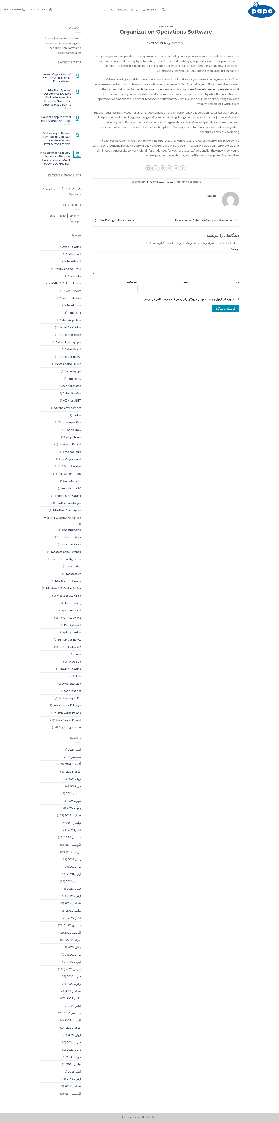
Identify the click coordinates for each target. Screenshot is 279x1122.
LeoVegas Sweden (69, 466)
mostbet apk (72, 481)
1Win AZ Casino (70, 246)
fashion (62, 215)
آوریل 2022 (74, 961)
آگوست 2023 (72, 844)
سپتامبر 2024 (72, 756)
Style (78, 676)
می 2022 (75, 954)
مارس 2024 (73, 793)
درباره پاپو (135, 9)
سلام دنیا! (75, 194)
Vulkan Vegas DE (70, 698)
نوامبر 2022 (73, 910)
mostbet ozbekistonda (66, 551)
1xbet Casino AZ (70, 356)
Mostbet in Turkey (69, 537)
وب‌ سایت (132, 281)
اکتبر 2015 (74, 1071)
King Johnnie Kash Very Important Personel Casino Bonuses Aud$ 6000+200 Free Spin (55, 158)
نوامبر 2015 (73, 1064)
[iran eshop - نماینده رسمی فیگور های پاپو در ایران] (223, 10)
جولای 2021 (73, 1027)
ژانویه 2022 (74, 983)
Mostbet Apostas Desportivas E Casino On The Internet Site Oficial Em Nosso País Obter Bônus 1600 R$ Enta (56, 99)
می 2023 (75, 866)
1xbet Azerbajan (70, 334)
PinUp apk (74, 661)
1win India (74, 276)
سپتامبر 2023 (72, 837)
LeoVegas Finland (69, 444)
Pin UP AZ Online (69, 617)
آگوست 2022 (72, 932)
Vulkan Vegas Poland (67, 712)
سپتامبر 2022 (72, 925)
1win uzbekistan (70, 298)
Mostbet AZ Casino (68, 495)
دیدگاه (235, 249)
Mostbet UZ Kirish (68, 595)
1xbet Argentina (70, 320)
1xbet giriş (74, 378)
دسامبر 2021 (73, 991)
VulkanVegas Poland (67, 720)
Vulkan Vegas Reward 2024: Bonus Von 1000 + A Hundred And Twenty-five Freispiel (56, 138)
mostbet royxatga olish (66, 559)
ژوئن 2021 (74, 1035)
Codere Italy (73, 429)
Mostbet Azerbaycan (67, 510)
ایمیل (184, 281)
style (52, 215)
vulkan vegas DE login (67, 705)
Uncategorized (71, 683)
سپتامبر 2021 (72, 1013)
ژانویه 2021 (74, 1049)
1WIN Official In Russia (65, 283)
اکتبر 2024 (74, 749)
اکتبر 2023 (74, 830)
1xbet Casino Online (68, 363)
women (75, 221)
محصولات (122, 9)
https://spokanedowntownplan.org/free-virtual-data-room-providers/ (186, 89)
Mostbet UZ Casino (68, 581)
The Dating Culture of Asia (116, 220)
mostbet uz (73, 573)
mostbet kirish (71, 544)
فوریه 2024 (74, 800)
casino (77, 415)
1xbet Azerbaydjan (68, 342)
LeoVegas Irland (70, 459)
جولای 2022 (73, 939)
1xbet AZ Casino (70, 327)
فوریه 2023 (74, 888)
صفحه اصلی (149, 9)
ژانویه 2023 (74, 896)
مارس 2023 (73, 881)
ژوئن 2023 (74, 859)
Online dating (72, 603)
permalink (152, 181)
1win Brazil (73, 261)
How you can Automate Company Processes (204, 220)
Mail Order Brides (69, 473)
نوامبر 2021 (73, 998)
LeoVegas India (71, 451)
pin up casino (72, 632)
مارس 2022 (73, 969)
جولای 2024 (73, 771)
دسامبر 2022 (73, 903)
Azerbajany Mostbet (67, 407)
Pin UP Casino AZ (69, 639)
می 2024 (75, 786)
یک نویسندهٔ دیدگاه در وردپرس (63, 188)
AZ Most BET (72, 400)
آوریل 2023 (74, 874)
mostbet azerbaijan (68, 503)
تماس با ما (109, 9)
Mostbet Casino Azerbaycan (62, 517)
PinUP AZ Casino (70, 668)
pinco (77, 654)
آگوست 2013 (72, 1093)
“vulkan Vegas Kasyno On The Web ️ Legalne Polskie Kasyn (57, 77)
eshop (154, 43)
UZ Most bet (72, 690)
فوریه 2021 (74, 1042)
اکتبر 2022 (74, 918)
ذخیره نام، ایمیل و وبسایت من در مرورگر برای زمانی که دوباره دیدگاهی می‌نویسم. (189, 299)
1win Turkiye (72, 290)
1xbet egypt (73, 371)
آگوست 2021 (72, 1020)
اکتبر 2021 (74, 1005)
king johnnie (73, 437)
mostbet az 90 (71, 488)
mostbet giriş (72, 529)
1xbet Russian (72, 393)
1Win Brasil (73, 254)
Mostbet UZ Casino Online (63, 588)
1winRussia (73, 305)
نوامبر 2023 (73, 822)
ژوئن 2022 (74, 947)
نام (236, 281)
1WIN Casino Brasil (68, 268)
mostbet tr (74, 566)
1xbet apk (74, 312)
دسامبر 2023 (73, 815)
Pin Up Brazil (72, 625)
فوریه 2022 (74, 976)
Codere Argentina (69, 422)
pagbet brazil (72, 610)
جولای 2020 (73, 1057)
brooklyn (74, 215)
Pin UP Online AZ (69, 647)
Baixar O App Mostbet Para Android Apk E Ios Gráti (56, 120)
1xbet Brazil (73, 349)
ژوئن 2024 (74, 778)
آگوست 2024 (72, 764)
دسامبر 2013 (73, 1086)
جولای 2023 (73, 852)
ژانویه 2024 (74, 808)
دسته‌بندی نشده (166, 26)
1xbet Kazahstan (70, 385)
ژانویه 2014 (74, 1079)
